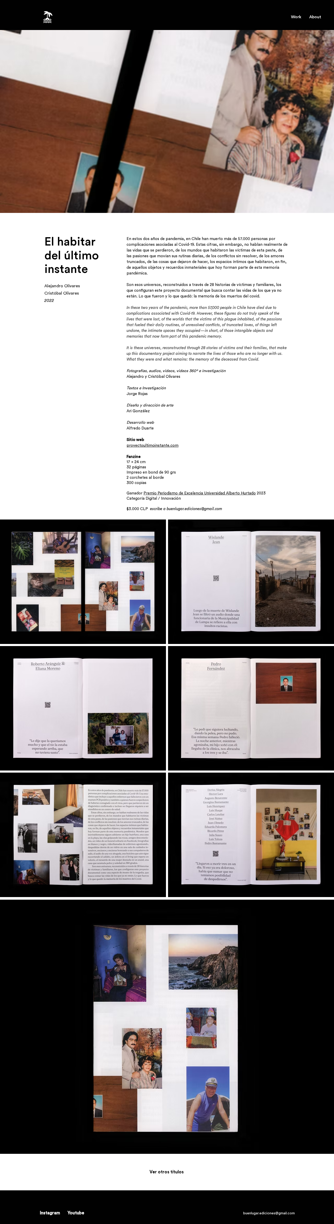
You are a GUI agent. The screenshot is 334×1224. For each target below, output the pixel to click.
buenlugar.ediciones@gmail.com (194, 509)
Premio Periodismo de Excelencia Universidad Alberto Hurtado (200, 493)
